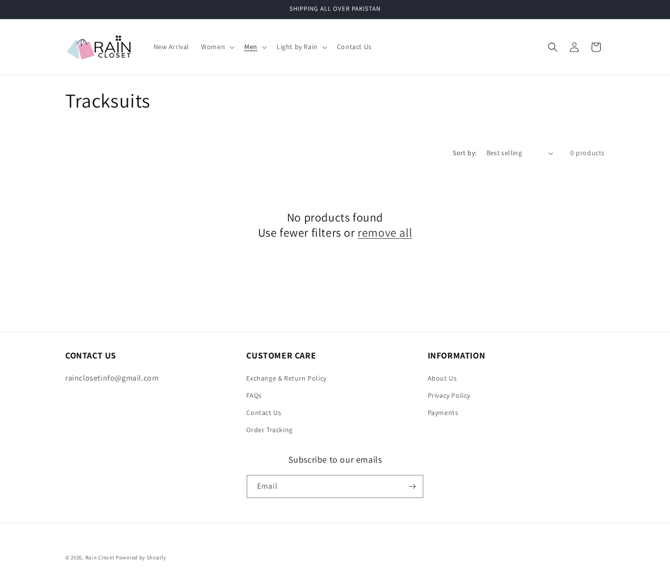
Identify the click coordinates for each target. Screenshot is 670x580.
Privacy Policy (449, 395)
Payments (443, 412)
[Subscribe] (412, 486)
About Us (442, 378)
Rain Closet (100, 557)
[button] (216, 46)
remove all (385, 232)
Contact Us (263, 412)
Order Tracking (269, 429)
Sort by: (464, 152)
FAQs (253, 395)
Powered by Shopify (141, 557)
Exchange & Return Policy (286, 378)
